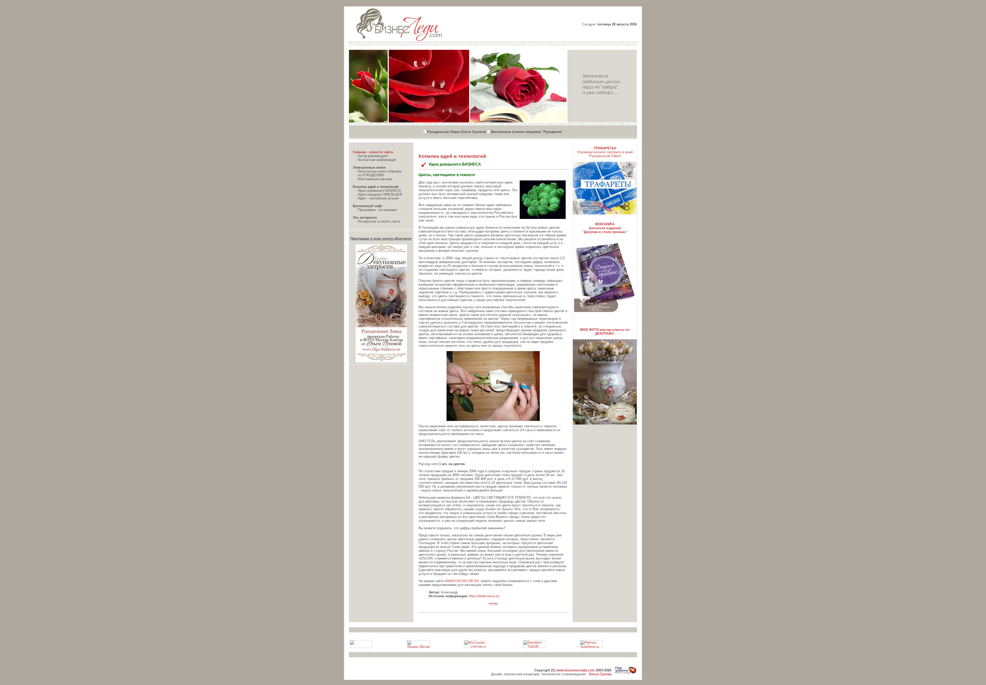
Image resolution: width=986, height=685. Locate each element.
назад (493, 603)
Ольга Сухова (600, 674)
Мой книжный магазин (375, 179)
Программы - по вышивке (377, 210)
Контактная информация (377, 160)
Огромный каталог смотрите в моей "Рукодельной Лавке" (605, 154)
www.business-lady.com (575, 670)
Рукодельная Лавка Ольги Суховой (456, 132)
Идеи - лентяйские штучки (378, 198)
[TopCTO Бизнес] (3, 4)
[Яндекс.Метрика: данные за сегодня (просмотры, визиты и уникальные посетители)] (418, 644)
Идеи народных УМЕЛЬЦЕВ (380, 194)
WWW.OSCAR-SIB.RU (462, 581)
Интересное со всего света (379, 221)
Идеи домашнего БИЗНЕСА (379, 190)
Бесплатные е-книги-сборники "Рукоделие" (527, 132)
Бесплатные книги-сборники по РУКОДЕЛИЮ (377, 173)
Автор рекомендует (373, 156)
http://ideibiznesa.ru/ (484, 596)
